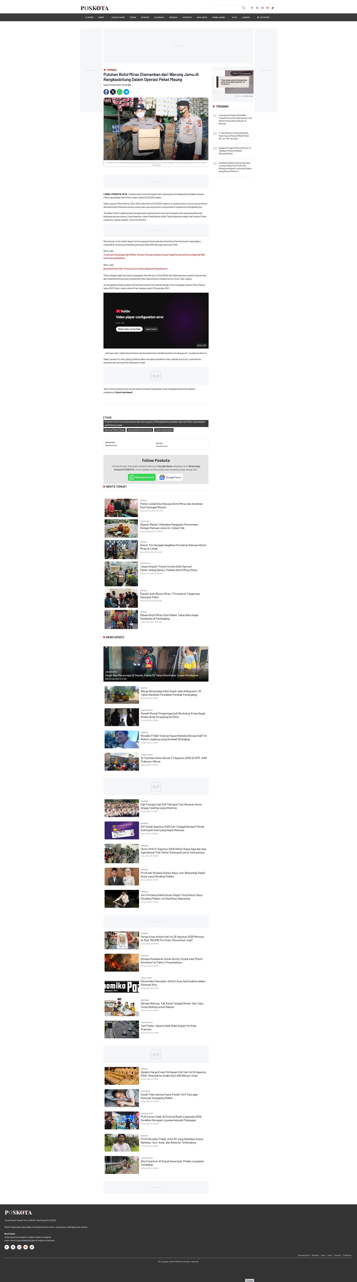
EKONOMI (145, 17)
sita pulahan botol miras (140, 429)
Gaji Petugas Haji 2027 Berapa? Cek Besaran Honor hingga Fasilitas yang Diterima (171, 806)
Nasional (145, 801)
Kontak (338, 1255)
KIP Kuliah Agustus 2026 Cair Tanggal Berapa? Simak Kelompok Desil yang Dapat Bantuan (172, 828)
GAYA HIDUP (202, 17)
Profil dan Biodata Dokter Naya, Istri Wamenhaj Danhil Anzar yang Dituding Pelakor (173, 874)
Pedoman (347, 1255)
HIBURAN (173, 17)
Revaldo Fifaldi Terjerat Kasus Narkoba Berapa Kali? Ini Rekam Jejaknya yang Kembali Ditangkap (174, 737)
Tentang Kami (303, 1255)
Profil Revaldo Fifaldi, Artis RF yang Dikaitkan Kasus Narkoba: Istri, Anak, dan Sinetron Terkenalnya (172, 1140)
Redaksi (315, 1255)
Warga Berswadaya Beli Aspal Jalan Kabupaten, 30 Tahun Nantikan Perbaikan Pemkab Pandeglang (171, 692)
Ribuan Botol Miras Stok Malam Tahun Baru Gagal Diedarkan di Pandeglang (169, 616)
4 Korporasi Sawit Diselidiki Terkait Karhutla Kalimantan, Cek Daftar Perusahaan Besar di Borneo (235, 119)
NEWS (101, 17)
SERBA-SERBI (218, 17)
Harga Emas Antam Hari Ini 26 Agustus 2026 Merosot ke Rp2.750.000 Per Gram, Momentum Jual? (172, 938)
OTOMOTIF (187, 17)
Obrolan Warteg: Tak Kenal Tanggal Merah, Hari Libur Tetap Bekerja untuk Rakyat (172, 1005)
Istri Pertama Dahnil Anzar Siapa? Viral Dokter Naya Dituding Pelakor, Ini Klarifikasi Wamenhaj (171, 896)
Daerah (144, 688)
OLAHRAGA (159, 17)
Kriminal (143, 500)
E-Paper (89, 17)
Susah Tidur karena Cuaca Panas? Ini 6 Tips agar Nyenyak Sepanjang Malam (169, 1096)
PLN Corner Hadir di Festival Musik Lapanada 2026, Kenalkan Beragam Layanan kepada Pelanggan (171, 1118)
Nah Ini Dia (145, 1000)
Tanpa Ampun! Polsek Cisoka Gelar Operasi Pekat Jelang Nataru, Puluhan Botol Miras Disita (168, 568)
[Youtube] (267, 8)
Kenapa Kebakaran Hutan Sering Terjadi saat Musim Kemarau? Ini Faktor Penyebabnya (172, 960)
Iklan (323, 1255)
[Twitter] (257, 8)
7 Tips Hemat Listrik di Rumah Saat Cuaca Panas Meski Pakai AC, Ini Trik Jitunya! (234, 136)
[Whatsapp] (119, 92)
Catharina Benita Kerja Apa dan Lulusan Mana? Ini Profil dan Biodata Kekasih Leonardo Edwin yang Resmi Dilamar (235, 166)
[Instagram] (262, 8)
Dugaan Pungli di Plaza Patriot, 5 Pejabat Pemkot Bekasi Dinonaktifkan (235, 150)
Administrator (111, 445)
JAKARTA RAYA (118, 17)
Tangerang (145, 563)
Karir (330, 1255)
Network (265, 17)
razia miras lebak (163, 429)
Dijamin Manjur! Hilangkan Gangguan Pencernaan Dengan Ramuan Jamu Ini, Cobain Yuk (169, 526)
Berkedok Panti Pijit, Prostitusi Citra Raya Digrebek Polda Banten (135, 268)
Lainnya (246, 17)
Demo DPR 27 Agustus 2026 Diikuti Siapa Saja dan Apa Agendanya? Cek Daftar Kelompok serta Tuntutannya (173, 850)
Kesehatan (144, 521)
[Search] (243, 7)
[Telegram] (126, 92)
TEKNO (133, 17)
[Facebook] (252, 8)
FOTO (234, 17)
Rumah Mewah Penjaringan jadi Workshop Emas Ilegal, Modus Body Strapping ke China (173, 715)
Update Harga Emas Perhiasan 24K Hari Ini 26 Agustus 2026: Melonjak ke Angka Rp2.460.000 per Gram (173, 1073)
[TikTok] (272, 8)
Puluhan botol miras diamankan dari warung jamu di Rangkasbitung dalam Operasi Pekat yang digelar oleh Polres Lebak (155, 423)
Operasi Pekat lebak (114, 429)
